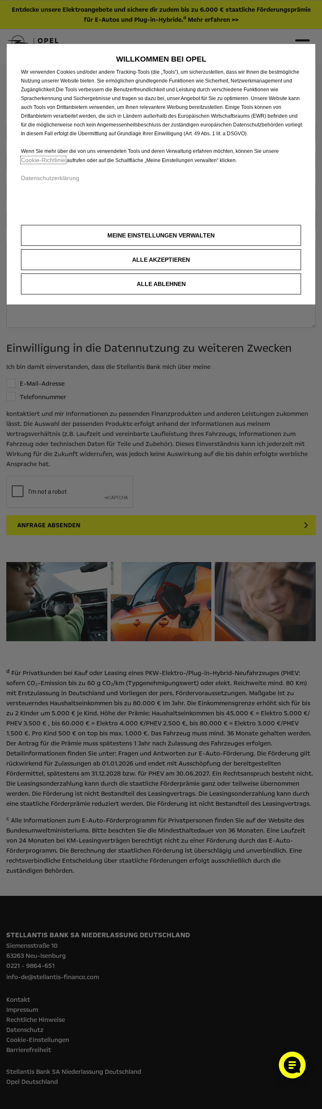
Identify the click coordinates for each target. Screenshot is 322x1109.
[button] (161, 235)
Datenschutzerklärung (50, 178)
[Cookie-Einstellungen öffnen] (292, 1065)
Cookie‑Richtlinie (43, 160)
